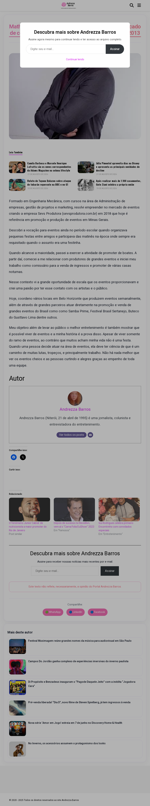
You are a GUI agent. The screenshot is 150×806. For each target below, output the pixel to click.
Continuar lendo (75, 59)
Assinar (115, 49)
